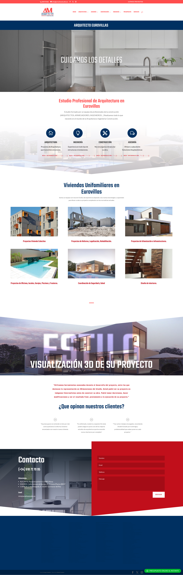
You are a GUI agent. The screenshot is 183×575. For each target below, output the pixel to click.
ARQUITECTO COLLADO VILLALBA (76, 531)
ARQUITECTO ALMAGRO (128, 527)
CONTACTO (136, 12)
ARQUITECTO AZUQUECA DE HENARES (104, 529)
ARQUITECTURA (82, 12)
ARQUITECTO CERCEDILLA (128, 531)
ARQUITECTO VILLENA (101, 544)
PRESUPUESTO (127, 12)
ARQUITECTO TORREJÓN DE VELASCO (104, 540)
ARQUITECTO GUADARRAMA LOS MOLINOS (132, 532)
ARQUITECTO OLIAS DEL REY (47, 552)
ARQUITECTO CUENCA (46, 523)
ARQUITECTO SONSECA (101, 543)
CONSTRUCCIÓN (105, 12)
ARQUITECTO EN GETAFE (47, 527)
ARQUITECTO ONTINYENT (74, 536)
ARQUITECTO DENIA (73, 551)
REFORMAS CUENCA (100, 560)
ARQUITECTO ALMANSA (74, 539)
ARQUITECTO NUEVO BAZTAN (75, 526)
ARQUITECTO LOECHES (128, 551)
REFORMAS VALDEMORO (74, 559)
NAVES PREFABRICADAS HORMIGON (76, 558)
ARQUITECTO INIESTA (73, 543)
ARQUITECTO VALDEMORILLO (129, 548)
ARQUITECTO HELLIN (46, 525)
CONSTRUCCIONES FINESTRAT (75, 537)
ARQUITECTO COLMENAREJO (75, 528)
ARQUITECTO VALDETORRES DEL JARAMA (50, 549)
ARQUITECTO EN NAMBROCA (47, 557)
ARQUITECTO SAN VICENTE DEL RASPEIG (78, 534)
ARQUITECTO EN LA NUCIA (47, 536)
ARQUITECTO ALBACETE (46, 522)
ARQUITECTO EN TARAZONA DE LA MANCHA (78, 541)
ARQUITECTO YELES (100, 539)
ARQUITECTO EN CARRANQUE (102, 553)
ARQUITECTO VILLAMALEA (101, 536)
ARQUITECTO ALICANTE (46, 544)
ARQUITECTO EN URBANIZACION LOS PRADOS (104, 523)
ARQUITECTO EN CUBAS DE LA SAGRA (104, 555)
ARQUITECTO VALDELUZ (101, 528)
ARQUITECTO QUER (100, 533)
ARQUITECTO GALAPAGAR (74, 525)
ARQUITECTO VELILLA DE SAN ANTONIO (132, 547)
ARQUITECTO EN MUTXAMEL (47, 541)
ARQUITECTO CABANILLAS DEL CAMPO (104, 525)
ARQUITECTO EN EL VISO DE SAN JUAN (77, 562)
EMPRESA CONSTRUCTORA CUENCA (131, 562)
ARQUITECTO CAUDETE (128, 526)
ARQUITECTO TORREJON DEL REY (103, 546)
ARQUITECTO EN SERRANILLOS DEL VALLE (105, 554)
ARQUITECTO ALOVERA (101, 530)
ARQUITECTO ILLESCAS (101, 534)
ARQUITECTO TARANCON (128, 543)
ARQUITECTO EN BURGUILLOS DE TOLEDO (50, 556)
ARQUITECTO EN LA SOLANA (129, 525)
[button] (162, 571)
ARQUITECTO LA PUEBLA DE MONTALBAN (132, 534)
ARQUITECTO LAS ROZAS (46, 531)
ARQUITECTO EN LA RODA (74, 544)
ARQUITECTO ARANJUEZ (128, 552)
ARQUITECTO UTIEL (127, 522)
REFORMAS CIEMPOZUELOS (47, 560)
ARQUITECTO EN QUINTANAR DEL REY (77, 547)
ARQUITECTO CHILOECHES (47, 558)
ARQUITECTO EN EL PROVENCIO (76, 549)
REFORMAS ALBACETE (100, 561)
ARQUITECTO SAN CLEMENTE (129, 560)
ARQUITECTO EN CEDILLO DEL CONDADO (78, 556)
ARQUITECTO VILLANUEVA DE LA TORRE (132, 530)
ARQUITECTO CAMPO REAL (129, 537)
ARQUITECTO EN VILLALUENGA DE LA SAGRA (78, 554)
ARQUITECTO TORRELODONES (75, 527)
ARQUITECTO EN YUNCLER (75, 553)
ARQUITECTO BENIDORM (74, 552)
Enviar (158, 494)
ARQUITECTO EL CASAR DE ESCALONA (131, 539)
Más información (50, 156)
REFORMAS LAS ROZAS (73, 560)
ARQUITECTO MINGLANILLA (129, 559)
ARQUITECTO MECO (127, 544)
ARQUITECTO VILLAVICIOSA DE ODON (49, 534)
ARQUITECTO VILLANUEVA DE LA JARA (131, 557)
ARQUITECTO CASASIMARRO (75, 548)
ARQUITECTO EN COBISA (46, 554)
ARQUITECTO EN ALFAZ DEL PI (48, 538)
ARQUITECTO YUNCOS (101, 538)
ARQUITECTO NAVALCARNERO (129, 541)
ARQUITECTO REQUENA (101, 532)
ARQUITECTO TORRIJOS (101, 535)
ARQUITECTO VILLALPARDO (47, 542)
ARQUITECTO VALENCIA (101, 558)
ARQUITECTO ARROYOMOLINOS (130, 542)
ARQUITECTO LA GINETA (101, 545)
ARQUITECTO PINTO (46, 548)
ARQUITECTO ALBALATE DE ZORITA (130, 553)
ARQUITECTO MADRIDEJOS (129, 536)
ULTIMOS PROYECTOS (135, 2)
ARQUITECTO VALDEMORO (47, 533)
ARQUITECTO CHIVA (100, 556)
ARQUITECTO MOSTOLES (47, 532)
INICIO (74, 12)
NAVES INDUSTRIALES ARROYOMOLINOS (78, 557)
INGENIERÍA (116, 12)
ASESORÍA (93, 12)
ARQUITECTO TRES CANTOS (129, 546)
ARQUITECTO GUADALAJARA (102, 524)
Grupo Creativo (47, 572)
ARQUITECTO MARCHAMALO (102, 527)
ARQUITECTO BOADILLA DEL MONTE (49, 551)
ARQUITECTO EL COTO (101, 550)
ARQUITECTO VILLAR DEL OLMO (76, 523)
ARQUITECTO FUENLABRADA (75, 532)
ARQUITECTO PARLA (73, 530)
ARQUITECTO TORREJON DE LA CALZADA (105, 541)
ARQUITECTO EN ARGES (46, 553)
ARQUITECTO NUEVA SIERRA (47, 562)
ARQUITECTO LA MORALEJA (75, 522)
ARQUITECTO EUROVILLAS (47, 546)
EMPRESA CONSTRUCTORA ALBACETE (131, 563)
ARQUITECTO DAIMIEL (128, 523)
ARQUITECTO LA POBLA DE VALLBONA (104, 559)
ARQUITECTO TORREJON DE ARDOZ (49, 530)
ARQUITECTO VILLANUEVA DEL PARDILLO (105, 549)
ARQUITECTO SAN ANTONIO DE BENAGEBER (51, 547)
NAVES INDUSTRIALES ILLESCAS (48, 559)
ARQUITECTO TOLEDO (46, 543)
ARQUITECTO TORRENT (74, 538)
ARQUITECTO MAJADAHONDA (48, 528)
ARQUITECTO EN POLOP (46, 539)
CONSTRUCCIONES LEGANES (129, 556)
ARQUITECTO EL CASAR (128, 528)
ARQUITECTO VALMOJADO (128, 554)
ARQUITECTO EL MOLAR (101, 548)
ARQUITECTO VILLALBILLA (128, 549)
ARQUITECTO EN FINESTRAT (47, 537)
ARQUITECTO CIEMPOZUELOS (75, 533)
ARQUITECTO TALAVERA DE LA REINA (131, 533)
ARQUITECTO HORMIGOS (128, 538)
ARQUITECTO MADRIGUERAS (75, 546)
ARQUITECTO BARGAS (100, 551)
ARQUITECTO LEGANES (46, 526)
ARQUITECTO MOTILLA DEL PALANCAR (77, 542)
